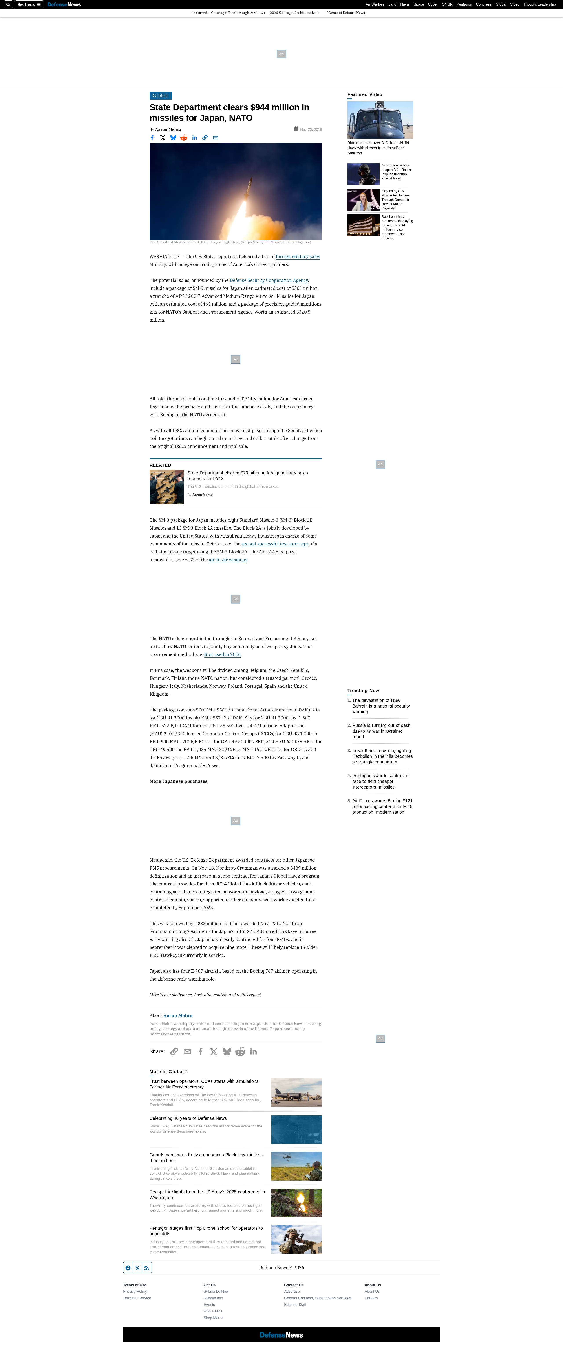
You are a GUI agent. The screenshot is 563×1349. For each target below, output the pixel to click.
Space (419, 4)
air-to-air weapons (228, 560)
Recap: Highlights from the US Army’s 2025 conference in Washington (207, 1194)
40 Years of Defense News (345, 13)
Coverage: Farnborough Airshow (237, 13)
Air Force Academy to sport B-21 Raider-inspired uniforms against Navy (397, 172)
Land (392, 4)
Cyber (433, 4)
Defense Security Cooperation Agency (269, 280)
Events (209, 1304)
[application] (380, 120)
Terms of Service (137, 1298)
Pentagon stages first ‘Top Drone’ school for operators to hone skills (206, 1231)
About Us (372, 1291)
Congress (484, 4)
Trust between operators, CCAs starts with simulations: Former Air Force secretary (205, 1084)
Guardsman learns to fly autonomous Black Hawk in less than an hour (206, 1157)
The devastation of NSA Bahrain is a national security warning (381, 706)
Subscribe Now (216, 1291)
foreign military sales (298, 256)
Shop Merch (213, 1318)
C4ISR (447, 4)
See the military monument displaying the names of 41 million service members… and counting (397, 227)
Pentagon (464, 4)
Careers (371, 1298)
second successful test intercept (274, 544)
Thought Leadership (539, 4)
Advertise (292, 1291)
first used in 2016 (222, 654)
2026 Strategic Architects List (294, 13)
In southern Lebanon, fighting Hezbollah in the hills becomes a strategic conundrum (382, 756)
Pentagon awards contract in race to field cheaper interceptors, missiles (381, 781)
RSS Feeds (213, 1311)
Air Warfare (375, 4)
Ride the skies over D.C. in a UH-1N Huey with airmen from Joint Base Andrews (378, 148)
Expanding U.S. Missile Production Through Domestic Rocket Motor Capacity (395, 199)
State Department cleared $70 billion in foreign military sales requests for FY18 (248, 475)
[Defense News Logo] (64, 4)
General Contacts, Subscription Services (317, 1298)
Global (501, 4)
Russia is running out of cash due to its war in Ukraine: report (381, 731)
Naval (405, 4)
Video (514, 4)
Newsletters (213, 1298)
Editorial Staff (295, 1304)
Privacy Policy (135, 1291)
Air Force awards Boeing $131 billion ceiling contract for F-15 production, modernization (382, 806)
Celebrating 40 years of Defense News (188, 1118)
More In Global (167, 1071)
